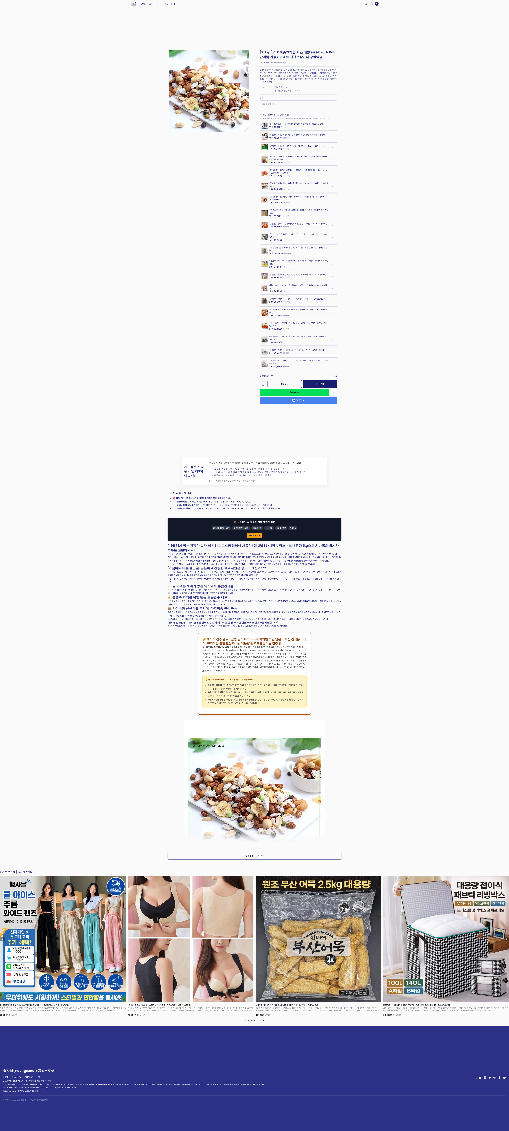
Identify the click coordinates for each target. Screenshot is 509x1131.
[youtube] (504, 1077)
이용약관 (5, 1077)
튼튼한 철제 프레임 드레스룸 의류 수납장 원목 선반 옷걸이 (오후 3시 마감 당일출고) (298, 286)
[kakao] (490, 1077)
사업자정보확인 (28, 1077)
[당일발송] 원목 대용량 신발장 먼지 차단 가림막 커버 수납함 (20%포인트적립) (297, 299)
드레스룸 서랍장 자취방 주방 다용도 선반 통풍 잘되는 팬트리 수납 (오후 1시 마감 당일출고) (298, 362)
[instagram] (485, 1077)
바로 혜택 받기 (254, 535)
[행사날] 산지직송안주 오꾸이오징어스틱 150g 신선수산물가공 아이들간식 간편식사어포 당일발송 (298, 158)
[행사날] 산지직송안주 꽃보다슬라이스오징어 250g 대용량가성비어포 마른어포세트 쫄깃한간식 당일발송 (298, 171)
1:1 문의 (38, 1077)
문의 (158, 3)
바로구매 (320, 384)
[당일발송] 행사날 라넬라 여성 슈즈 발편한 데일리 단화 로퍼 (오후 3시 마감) (297, 135)
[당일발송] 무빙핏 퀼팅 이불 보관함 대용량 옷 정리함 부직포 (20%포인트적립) (297, 274)
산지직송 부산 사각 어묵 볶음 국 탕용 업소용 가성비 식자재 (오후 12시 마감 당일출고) (298, 211)
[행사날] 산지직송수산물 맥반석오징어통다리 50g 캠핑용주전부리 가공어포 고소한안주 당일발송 (298, 198)
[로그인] (371, 3)
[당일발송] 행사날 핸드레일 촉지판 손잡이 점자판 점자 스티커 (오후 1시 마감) (297, 146)
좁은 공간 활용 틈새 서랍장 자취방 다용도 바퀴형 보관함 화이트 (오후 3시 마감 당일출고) (298, 235)
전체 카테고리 (147, 3)
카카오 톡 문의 (169, 3)
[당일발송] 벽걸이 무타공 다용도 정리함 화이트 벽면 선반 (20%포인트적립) (296, 350)
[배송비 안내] (298, 90)
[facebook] (499, 1077)
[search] (365, 3)
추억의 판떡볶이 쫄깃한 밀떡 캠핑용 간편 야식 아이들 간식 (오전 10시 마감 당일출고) (298, 311)
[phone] (475, 1077)
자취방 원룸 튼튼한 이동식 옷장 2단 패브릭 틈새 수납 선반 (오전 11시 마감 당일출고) (298, 249)
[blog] (494, 1077)
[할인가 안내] (284, 62)
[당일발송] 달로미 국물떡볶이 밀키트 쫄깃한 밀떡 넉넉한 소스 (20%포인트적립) (298, 223)
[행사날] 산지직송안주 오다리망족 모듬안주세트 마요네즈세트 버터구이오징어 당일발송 (298, 184)
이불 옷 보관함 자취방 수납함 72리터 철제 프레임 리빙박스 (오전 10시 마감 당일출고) (298, 337)
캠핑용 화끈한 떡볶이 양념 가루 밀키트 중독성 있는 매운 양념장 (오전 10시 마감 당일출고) (298, 324)
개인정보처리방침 (16, 1077)
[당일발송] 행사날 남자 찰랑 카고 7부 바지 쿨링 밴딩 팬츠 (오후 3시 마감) (296, 124)
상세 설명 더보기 (252, 855)
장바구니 (284, 384)
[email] (480, 1077)
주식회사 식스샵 (71, 1088)
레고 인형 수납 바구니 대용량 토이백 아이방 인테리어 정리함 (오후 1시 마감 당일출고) (298, 262)
